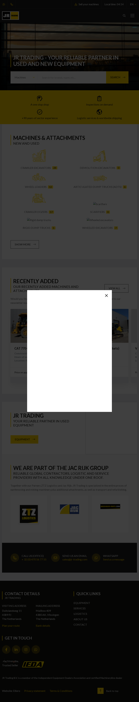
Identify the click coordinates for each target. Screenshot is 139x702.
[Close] (106, 295)
